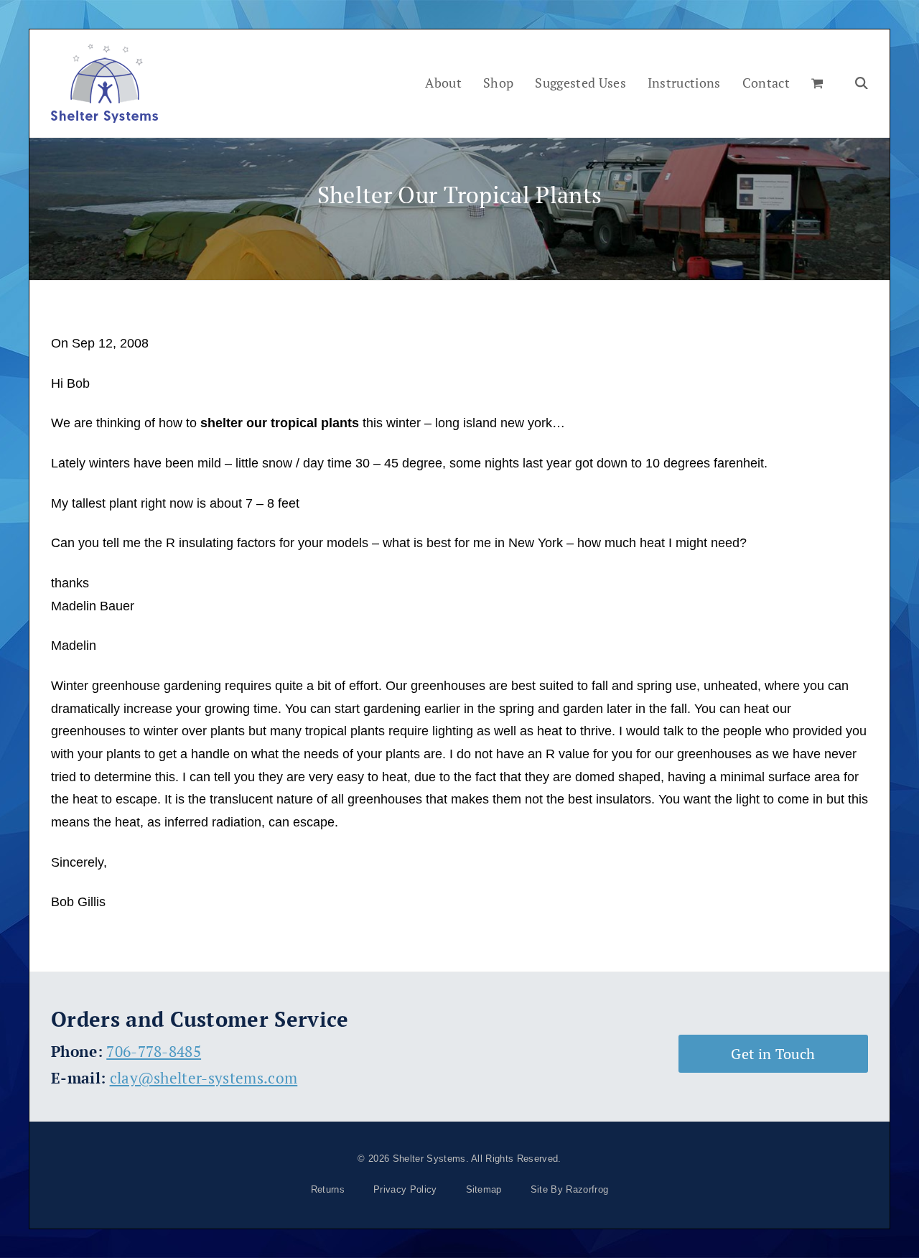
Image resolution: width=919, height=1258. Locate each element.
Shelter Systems (429, 1158)
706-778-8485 (153, 1051)
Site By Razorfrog (569, 1189)
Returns (328, 1189)
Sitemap (484, 1189)
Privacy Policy (405, 1189)
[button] (817, 83)
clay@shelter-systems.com (204, 1078)
